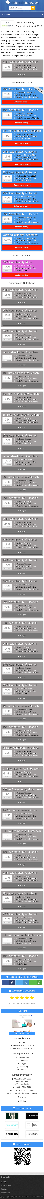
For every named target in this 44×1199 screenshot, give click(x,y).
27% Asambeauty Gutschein (20, 914)
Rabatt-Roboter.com (24, 2)
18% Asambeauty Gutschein (20, 539)
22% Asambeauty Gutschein (20, 602)
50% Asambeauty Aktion (17, 262)
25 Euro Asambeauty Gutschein (22, 414)
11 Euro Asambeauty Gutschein (22, 747)
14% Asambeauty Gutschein (20, 643)
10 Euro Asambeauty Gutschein (22, 373)
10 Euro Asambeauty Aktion (19, 810)
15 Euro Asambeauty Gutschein (22, 393)
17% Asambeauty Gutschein (20, 61)
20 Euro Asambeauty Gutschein (22, 477)
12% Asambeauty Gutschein (20, 851)
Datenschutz (6, 1185)
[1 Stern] (12, 997)
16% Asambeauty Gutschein (20, 726)
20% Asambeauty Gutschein (20, 89)
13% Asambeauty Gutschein (20, 872)
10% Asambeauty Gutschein (20, 560)
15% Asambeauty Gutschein (20, 110)
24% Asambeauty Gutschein (20, 518)
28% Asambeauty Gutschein (20, 622)
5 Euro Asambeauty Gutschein (21, 130)
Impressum (5, 1193)
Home (3, 1182)
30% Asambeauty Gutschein (20, 331)
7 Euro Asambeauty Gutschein (21, 789)
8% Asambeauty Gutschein (19, 893)
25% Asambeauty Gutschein (20, 310)
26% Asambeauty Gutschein (20, 497)
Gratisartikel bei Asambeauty (20, 768)
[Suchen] (33, 8)
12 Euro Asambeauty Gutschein (22, 706)
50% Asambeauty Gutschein (20, 581)
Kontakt (4, 1189)
